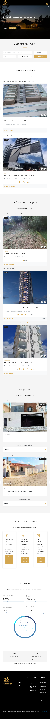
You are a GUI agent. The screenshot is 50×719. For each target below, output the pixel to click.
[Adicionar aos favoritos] (42, 115)
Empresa (20, 688)
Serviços (20, 692)
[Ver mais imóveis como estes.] (36, 81)
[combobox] (40, 52)
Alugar (19, 682)
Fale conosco (40, 560)
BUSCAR (41, 56)
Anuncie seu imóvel (25, 560)
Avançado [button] (25, 56)
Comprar (20, 685)
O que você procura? (9, 559)
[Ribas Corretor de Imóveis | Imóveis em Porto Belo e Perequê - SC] (7, 2)
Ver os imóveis (25, 633)
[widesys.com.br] (44, 711)
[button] (47, 3)
